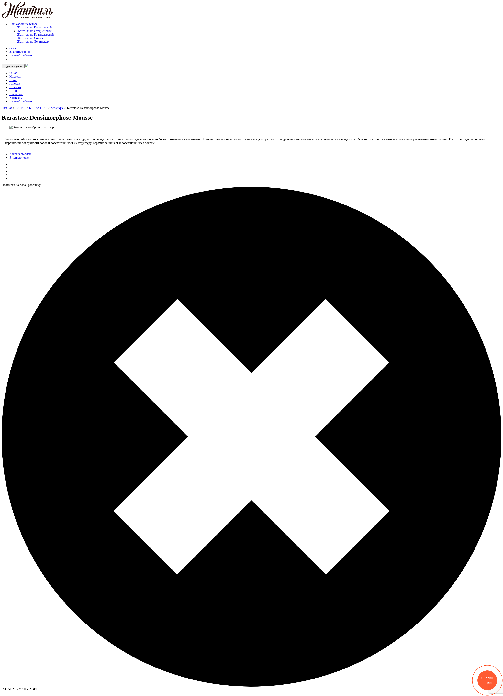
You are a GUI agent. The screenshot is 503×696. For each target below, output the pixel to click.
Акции (14, 90)
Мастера (15, 76)
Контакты (16, 97)
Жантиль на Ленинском (33, 41)
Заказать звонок (20, 51)
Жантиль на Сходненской (34, 31)
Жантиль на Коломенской (34, 27)
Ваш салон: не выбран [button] (24, 24)
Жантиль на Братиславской (35, 34)
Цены (13, 80)
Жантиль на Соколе (30, 38)
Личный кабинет (20, 55)
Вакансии (16, 94)
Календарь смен (20, 154)
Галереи (14, 83)
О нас (13, 48)
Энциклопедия (19, 157)
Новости (15, 87)
